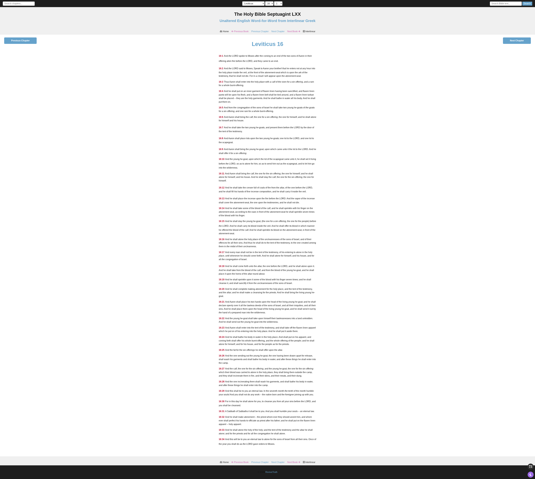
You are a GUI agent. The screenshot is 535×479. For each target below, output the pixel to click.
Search (527, 3)
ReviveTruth (271, 472)
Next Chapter (277, 31)
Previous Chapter (260, 31)
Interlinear (310, 31)
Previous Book (241, 31)
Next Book (292, 31)
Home (225, 31)
